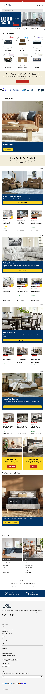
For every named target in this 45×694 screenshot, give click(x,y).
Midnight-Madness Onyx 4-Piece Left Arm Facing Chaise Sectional (22, 291)
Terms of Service (5, 640)
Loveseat (5, 574)
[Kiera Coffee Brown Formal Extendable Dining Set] (22, 350)
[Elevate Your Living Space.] (22, 182)
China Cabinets (28, 567)
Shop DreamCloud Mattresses (11, 522)
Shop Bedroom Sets (22, 406)
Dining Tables (28, 570)
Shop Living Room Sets (22, 202)
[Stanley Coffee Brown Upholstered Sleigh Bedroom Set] (8, 417)
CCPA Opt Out (4, 691)
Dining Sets (27, 562)
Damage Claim (5, 631)
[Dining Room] (8, 59)
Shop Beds (33, 466)
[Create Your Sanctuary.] (22, 385)
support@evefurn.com (10, 655)
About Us (4, 622)
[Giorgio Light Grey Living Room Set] (22, 213)
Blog (3, 638)
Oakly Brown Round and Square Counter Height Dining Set (36, 361)
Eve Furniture (7, 689)
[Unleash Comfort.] (22, 249)
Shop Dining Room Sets (22, 340)
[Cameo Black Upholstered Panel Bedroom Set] (36, 417)
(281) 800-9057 (8, 653)
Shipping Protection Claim (7, 629)
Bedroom (22, 50)
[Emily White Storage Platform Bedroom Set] (22, 417)
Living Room (8, 50)
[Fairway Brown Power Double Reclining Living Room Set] (36, 213)
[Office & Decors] (22, 59)
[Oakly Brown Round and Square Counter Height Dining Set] (36, 350)
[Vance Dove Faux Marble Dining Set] (8, 350)
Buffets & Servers (29, 565)
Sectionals (5, 565)
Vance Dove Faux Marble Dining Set (7, 360)
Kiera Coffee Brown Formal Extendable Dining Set (21, 361)
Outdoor (37, 67)
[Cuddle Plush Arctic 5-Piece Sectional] (8, 281)
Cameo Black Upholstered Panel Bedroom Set (35, 428)
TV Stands (5, 570)
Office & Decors (22, 67)
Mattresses (37, 50)
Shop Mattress (12, 466)
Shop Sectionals (8, 149)
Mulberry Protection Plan (7, 633)
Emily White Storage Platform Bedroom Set (22, 427)
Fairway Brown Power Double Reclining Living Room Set (36, 223)
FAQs (3, 643)
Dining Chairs (28, 572)
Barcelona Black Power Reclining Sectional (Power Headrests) (36, 291)
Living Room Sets (7, 562)
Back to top (22, 599)
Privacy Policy (10, 691)
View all (41, 168)
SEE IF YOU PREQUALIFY (22, 81)
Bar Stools (27, 574)
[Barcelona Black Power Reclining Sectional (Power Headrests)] (36, 281)
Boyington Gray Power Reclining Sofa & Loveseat (8, 223)
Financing (4, 636)
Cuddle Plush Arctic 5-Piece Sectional (8, 291)
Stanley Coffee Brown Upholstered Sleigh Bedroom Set (8, 428)
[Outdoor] (37, 59)
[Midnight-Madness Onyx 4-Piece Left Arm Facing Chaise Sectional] (22, 281)
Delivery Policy (5, 626)
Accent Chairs (6, 572)
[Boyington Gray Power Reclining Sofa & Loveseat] (8, 213)
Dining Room (8, 67)
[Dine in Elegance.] (22, 318)
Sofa (4, 567)
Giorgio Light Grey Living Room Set (21, 222)
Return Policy (5, 624)
